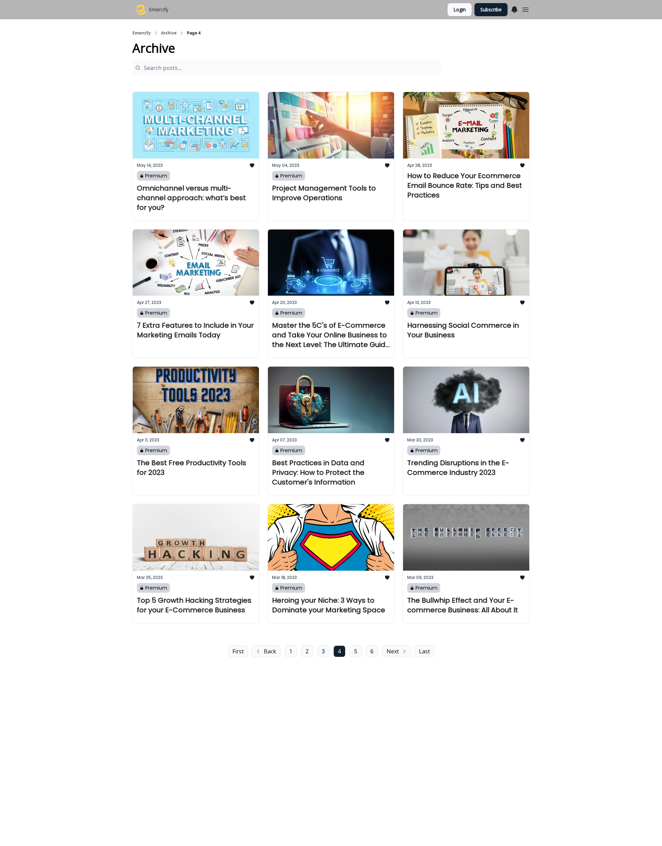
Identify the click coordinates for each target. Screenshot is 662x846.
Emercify (141, 33)
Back (270, 651)
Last (424, 651)
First (238, 651)
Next (393, 651)
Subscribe (491, 9)
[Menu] (514, 8)
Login (459, 9)
